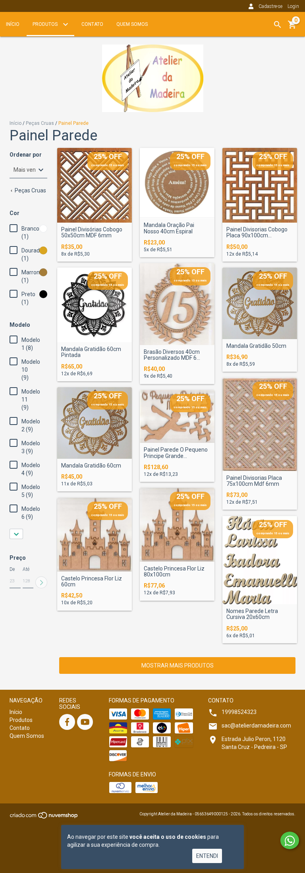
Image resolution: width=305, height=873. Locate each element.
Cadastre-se (270, 6)
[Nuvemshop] (44, 818)
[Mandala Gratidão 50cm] (259, 303)
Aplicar (41, 582)
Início (12, 24)
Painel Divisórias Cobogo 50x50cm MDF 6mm (91, 233)
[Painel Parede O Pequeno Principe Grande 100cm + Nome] (177, 416)
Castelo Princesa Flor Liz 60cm (91, 582)
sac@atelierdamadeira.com (256, 725)
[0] (292, 27)
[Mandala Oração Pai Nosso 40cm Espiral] (177, 183)
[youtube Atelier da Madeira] (85, 722)
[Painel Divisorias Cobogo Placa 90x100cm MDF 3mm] (259, 185)
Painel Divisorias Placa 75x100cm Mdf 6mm (254, 481)
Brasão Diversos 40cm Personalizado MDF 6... (172, 355)
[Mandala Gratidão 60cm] (94, 423)
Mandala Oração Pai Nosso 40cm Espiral (169, 228)
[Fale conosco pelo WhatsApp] (289, 840)
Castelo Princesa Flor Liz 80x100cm (174, 572)
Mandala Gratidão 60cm (91, 466)
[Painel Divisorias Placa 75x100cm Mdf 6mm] (259, 424)
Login (293, 6)
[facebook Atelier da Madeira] (67, 722)
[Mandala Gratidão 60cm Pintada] (94, 305)
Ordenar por (26, 155)
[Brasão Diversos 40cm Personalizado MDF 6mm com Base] (177, 304)
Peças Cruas (40, 123)
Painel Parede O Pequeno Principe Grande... (176, 453)
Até (26, 569)
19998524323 (239, 712)
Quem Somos (132, 24)
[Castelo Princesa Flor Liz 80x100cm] (177, 525)
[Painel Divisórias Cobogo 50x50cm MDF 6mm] (94, 185)
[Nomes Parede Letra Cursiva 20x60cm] (259, 560)
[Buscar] (277, 24)
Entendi (207, 856)
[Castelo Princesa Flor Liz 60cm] (94, 535)
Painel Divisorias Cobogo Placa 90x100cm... (257, 233)
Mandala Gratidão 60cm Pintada (91, 352)
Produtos (46, 24)
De (12, 569)
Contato (92, 24)
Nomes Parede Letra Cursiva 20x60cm (252, 614)
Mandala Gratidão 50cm (256, 346)
